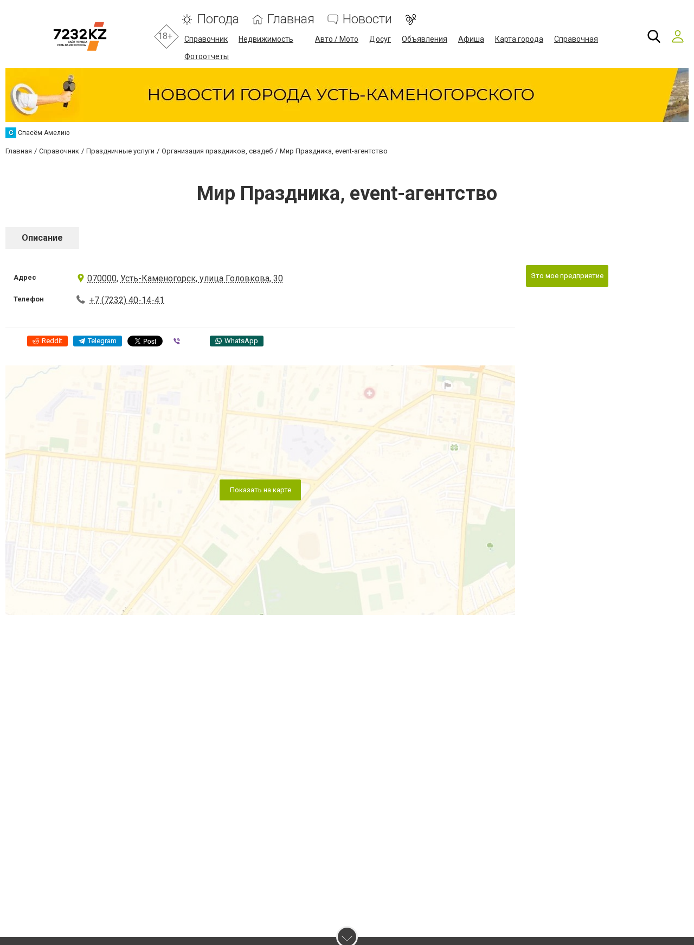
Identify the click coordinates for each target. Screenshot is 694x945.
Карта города (519, 39)
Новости (367, 19)
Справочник (206, 39)
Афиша (471, 39)
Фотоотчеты (206, 56)
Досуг (380, 39)
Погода (218, 19)
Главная (290, 19)
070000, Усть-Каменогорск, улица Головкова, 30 (185, 278)
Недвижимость (266, 39)
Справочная (576, 39)
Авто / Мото (336, 39)
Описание (42, 238)
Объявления (424, 39)
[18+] (80, 37)
